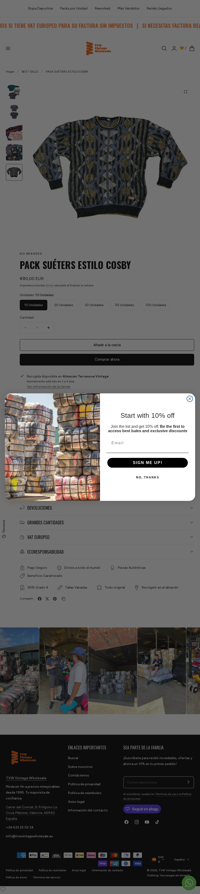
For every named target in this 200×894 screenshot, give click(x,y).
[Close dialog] (190, 399)
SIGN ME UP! (147, 463)
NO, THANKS (147, 477)
